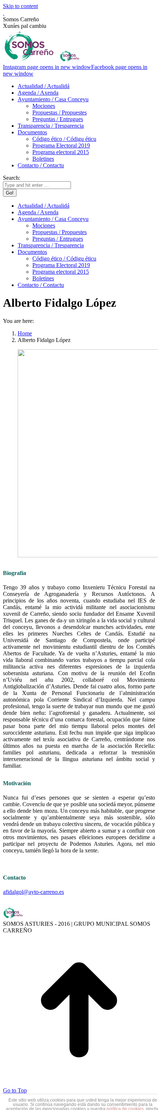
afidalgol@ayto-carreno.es (33, 892)
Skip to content (20, 6)
